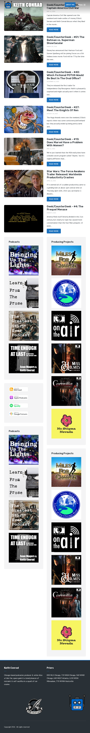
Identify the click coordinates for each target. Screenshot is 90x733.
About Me (70, 5)
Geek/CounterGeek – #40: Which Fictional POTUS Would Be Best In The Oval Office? (65, 75)
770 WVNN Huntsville (64, 681)
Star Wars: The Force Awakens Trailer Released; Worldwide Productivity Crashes (66, 174)
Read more (53, 30)
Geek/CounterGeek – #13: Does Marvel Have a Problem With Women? (65, 142)
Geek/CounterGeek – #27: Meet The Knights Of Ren (63, 109)
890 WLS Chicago (53, 675)
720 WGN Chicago (68, 675)
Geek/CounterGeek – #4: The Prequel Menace (65, 208)
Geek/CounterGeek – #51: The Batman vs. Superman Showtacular (65, 40)
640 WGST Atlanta (61, 678)
